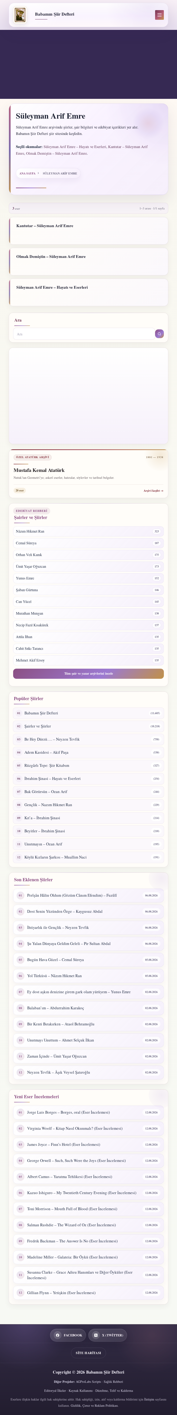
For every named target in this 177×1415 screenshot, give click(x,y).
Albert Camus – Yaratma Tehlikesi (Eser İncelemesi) (69, 1176)
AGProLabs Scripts (88, 1381)
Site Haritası (88, 1352)
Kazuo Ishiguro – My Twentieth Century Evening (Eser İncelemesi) (81, 1192)
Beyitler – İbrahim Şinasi (44, 830)
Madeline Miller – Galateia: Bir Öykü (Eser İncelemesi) (72, 1257)
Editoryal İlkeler (55, 1390)
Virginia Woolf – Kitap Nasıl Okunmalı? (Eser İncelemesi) (75, 1128)
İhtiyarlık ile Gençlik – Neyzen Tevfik (58, 927)
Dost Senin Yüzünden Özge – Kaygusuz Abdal (65, 911)
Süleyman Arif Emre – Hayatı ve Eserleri (75, 146)
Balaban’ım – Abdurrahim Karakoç (55, 1007)
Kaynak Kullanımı (81, 1390)
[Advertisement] (88, 64)
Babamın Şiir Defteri (54, 14)
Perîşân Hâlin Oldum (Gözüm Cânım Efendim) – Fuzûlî (72, 895)
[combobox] (84, 334)
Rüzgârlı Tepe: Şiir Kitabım (46, 765)
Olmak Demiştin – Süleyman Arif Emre (56, 153)
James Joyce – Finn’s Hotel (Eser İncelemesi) (63, 1144)
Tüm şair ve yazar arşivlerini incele (88, 673)
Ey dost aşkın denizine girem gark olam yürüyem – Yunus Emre (79, 991)
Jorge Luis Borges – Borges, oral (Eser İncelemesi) (68, 1112)
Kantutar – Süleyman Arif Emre (44, 225)
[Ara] (159, 333)
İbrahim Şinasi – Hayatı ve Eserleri (52, 778)
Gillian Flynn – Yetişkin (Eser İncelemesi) (61, 1292)
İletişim (149, 1399)
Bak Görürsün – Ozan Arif (45, 791)
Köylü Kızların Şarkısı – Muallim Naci (55, 857)
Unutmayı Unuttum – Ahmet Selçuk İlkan (60, 1040)
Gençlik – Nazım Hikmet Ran (48, 804)
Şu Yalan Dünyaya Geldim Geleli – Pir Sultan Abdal (69, 943)
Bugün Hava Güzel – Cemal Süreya (55, 959)
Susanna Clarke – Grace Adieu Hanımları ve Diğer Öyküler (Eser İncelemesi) (80, 1275)
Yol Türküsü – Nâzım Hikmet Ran (54, 975)
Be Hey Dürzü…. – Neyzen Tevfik (52, 739)
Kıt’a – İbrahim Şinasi (42, 817)
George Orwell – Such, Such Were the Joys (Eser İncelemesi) (76, 1160)
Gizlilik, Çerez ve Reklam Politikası (94, 1405)
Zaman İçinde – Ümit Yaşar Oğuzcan (57, 1056)
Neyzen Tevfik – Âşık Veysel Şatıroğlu (58, 1072)
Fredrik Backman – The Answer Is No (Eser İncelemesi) (72, 1241)
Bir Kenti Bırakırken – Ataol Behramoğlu (60, 1024)
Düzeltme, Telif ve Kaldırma (114, 1390)
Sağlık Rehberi (113, 1381)
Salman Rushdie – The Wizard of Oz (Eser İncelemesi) (71, 1224)
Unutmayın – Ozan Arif (43, 844)
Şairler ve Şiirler (37, 726)
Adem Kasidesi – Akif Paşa (46, 752)
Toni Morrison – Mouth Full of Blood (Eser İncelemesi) (72, 1208)
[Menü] (159, 15)
